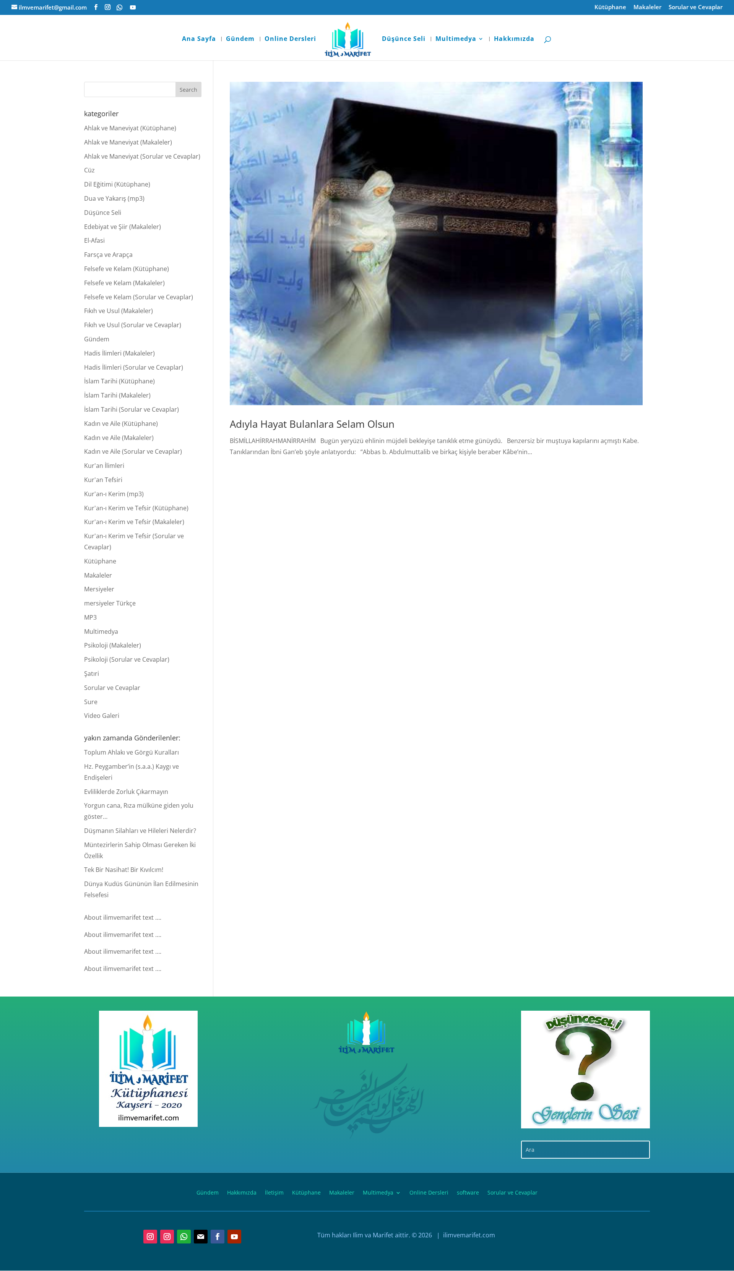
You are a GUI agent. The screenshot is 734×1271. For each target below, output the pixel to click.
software (468, 1192)
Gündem (240, 39)
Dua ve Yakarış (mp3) (114, 198)
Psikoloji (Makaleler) (112, 645)
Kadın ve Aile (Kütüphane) (121, 423)
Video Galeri (101, 715)
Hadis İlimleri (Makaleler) (119, 353)
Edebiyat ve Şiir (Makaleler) (122, 226)
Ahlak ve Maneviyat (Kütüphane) (130, 128)
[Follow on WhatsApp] (184, 1236)
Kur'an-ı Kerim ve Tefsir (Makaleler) (134, 522)
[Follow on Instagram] (150, 1236)
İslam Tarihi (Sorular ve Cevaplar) (131, 409)
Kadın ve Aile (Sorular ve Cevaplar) (133, 451)
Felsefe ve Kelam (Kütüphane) (126, 269)
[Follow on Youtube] (234, 1236)
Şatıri (91, 673)
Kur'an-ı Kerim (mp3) (114, 494)
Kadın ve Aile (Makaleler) (119, 437)
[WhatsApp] (119, 7)
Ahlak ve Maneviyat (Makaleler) (128, 142)
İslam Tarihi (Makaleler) (117, 395)
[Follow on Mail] (201, 1236)
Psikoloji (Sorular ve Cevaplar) (126, 659)
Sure (90, 702)
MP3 (90, 617)
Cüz (89, 170)
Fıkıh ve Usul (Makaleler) (118, 311)
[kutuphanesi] (148, 1069)
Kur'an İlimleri (104, 465)
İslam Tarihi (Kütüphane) (119, 381)
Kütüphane (610, 7)
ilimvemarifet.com (468, 1235)
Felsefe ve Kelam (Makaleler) (124, 283)
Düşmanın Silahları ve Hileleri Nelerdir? (140, 830)
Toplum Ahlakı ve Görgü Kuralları (131, 752)
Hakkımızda (514, 39)
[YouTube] (133, 7)
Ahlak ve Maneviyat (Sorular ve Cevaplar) (142, 156)
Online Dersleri (290, 39)
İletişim (274, 1192)
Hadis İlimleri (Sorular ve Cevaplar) (133, 367)
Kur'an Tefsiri (103, 480)
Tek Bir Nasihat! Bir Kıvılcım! (123, 869)
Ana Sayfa (199, 39)
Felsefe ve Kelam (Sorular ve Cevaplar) (138, 297)
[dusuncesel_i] (585, 1069)
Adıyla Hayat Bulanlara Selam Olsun (312, 424)
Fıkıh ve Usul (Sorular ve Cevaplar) (132, 325)
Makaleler (647, 7)
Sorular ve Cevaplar (696, 7)
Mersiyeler (99, 589)
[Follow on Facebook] (217, 1236)
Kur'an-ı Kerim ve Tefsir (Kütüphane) (136, 508)
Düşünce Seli (403, 39)
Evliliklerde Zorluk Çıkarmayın (126, 791)
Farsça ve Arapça (108, 254)
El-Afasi (94, 240)
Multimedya (455, 39)
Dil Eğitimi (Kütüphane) (117, 184)
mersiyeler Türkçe (110, 603)
